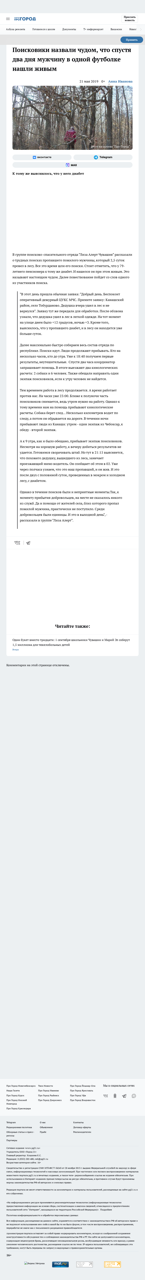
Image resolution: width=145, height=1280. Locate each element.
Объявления (46, 1127)
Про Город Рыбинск (48, 1095)
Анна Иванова (120, 81)
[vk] (17, 542)
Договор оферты (82, 1127)
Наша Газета (13, 1090)
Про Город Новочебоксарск (20, 1085)
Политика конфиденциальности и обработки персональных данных (42, 1215)
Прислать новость (130, 18)
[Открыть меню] (7, 19)
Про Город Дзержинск (50, 1100)
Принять (132, 39)
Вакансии (116, 29)
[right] (141, 29)
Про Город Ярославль (81, 1090)
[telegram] (29, 542)
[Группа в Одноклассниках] (115, 1096)
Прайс (43, 1132)
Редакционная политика (19, 1127)
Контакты (78, 1122)
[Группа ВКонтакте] (42, 157)
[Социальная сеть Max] (72, 165)
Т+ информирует (93, 29)
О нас (43, 1122)
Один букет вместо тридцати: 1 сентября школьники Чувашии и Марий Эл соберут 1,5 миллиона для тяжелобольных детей (71, 644)
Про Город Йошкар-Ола (82, 1085)
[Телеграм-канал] (103, 157)
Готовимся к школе (43, 29)
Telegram (11, 1122)
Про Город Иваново (48, 1090)
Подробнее (106, 1209)
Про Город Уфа (78, 1095)
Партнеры (11, 1140)
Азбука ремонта (15, 29)
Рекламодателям (82, 1132)
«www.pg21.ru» (32, 1148)
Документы (69, 29)
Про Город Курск (15, 1095)
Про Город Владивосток (82, 1100)
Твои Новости (45, 1085)
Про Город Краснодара (18, 1108)
